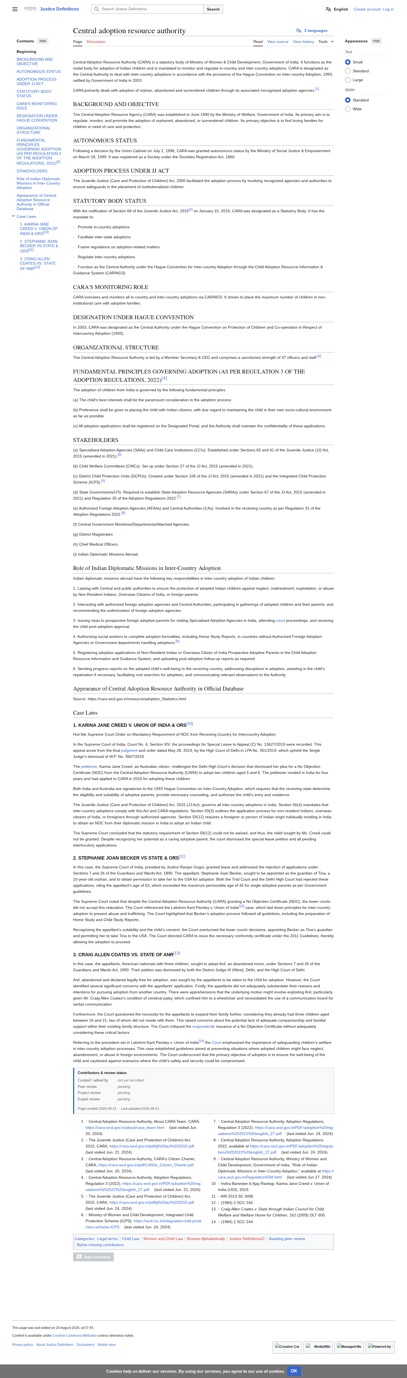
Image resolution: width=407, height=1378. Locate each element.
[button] (15, 9)
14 (201, 1041)
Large (358, 79)
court (280, 620)
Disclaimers (85, 1345)
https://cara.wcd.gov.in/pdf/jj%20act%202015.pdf (151, 1146)
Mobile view (107, 1345)
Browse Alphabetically (206, 1238)
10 (189, 723)
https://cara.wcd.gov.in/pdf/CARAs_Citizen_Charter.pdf (146, 1165)
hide (43, 41)
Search (213, 9)
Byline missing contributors (100, 1244)
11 (182, 856)
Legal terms (107, 1238)
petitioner (89, 766)
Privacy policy (22, 1345)
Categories (84, 1238)
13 (176, 953)
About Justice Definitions (54, 1345)
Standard (361, 70)
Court (216, 1042)
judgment (129, 750)
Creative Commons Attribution (75, 1336)
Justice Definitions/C (247, 1238)
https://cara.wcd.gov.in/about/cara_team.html (125, 1127)
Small (357, 62)
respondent (202, 1026)
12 (241, 906)
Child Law (130, 1238)
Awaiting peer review (287, 1238)
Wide (357, 108)
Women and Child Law (163, 1238)
